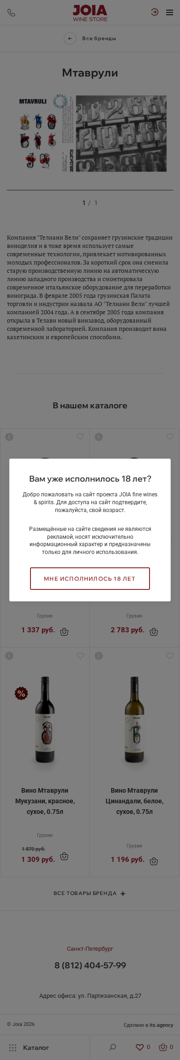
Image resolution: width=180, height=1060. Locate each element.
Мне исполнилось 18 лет (90, 578)
